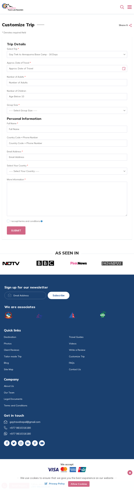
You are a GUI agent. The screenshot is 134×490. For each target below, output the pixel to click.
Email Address (14, 151)
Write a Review (77, 349)
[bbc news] (45, 263)
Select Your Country (16, 165)
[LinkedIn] (28, 443)
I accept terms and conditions (26, 221)
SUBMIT (16, 230)
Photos (8, 343)
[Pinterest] (35, 443)
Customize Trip (77, 356)
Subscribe (59, 295)
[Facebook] (7, 443)
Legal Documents (13, 398)
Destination (10, 337)
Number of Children (16, 91)
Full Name (12, 123)
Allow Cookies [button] (79, 483)
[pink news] (79, 263)
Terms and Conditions (15, 405)
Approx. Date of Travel (18, 62)
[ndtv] (11, 263)
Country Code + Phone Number (22, 137)
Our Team (9, 392)
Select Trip (12, 49)
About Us (9, 386)
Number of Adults (15, 77)
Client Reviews (11, 349)
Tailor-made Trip (13, 356)
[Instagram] (21, 443)
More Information (15, 179)
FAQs (72, 362)
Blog (6, 362)
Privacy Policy (57, 483)
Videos (72, 343)
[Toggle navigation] (128, 7)
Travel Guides (76, 337)
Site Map (8, 369)
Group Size (12, 105)
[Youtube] (42, 443)
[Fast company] (112, 263)
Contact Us (75, 369)
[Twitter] (14, 443)
